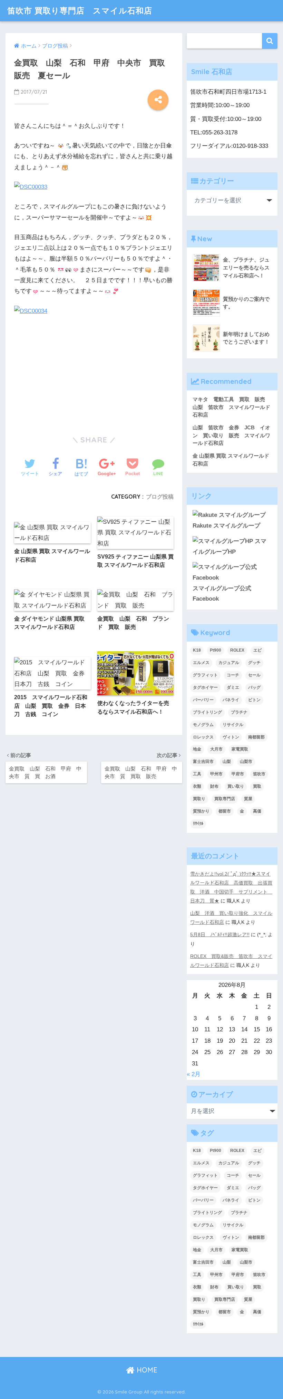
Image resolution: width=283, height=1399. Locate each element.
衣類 (197, 786)
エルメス (201, 662)
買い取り (235, 786)
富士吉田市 (203, 761)
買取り (199, 798)
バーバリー (203, 699)
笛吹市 (259, 774)
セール (254, 675)
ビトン (254, 699)
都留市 (224, 811)
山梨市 (246, 761)
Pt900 (215, 650)
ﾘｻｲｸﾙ (198, 823)
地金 (197, 749)
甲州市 (216, 774)
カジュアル (228, 662)
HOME (146, 1370)
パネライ (231, 699)
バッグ (254, 687)
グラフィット (205, 675)
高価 (257, 811)
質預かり (201, 811)
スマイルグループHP (229, 546)
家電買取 (240, 749)
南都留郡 (256, 737)
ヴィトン (231, 737)
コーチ (233, 675)
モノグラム (203, 724)
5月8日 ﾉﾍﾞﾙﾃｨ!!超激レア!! (220, 934)
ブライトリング (207, 712)
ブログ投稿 (160, 496)
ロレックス (203, 737)
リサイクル (233, 724)
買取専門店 (224, 798)
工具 (197, 774)
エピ (257, 650)
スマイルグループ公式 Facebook (225, 593)
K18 (197, 650)
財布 (214, 786)
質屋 (248, 798)
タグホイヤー (205, 687)
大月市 (216, 749)
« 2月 (194, 1074)
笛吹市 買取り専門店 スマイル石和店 (79, 11)
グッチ (254, 662)
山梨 (227, 761)
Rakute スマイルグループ (226, 525)
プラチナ (239, 712)
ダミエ (233, 687)
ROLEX (237, 650)
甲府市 (238, 774)
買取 (257, 786)
